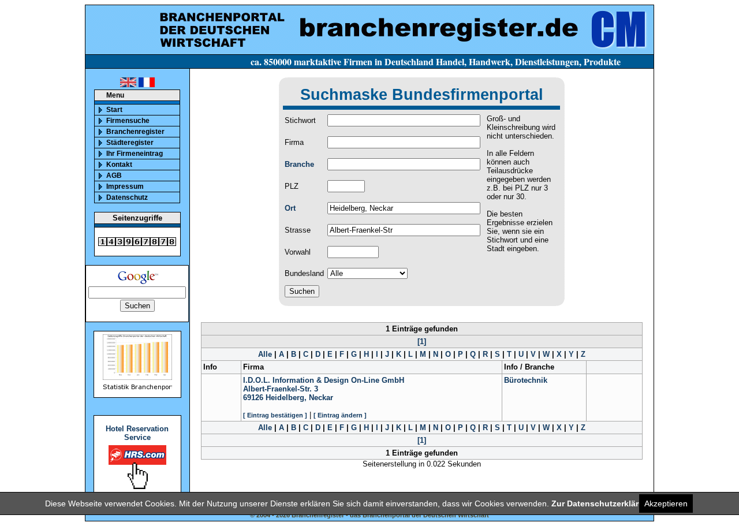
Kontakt (119, 165)
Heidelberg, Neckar (299, 397)
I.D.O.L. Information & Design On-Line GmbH (323, 380)
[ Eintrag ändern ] (340, 415)
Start (114, 110)
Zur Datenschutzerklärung (602, 503)
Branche (299, 164)
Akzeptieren (666, 503)
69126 (253, 397)
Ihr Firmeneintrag (134, 154)
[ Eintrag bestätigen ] (275, 415)
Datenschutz (127, 197)
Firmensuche (128, 121)
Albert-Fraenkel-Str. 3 (280, 389)
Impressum (125, 186)
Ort (290, 208)
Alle (265, 354)
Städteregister (130, 143)
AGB (114, 175)
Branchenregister (135, 132)
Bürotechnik (525, 380)
